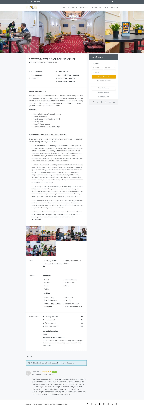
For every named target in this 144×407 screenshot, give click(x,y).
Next (140, 31)
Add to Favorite (104, 88)
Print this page (104, 96)
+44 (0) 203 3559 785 (34, 2)
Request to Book (103, 77)
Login (106, 7)
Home (63, 7)
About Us (71, 7)
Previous (4, 31)
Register (114, 7)
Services (83, 7)
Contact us (96, 7)
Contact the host (103, 92)
